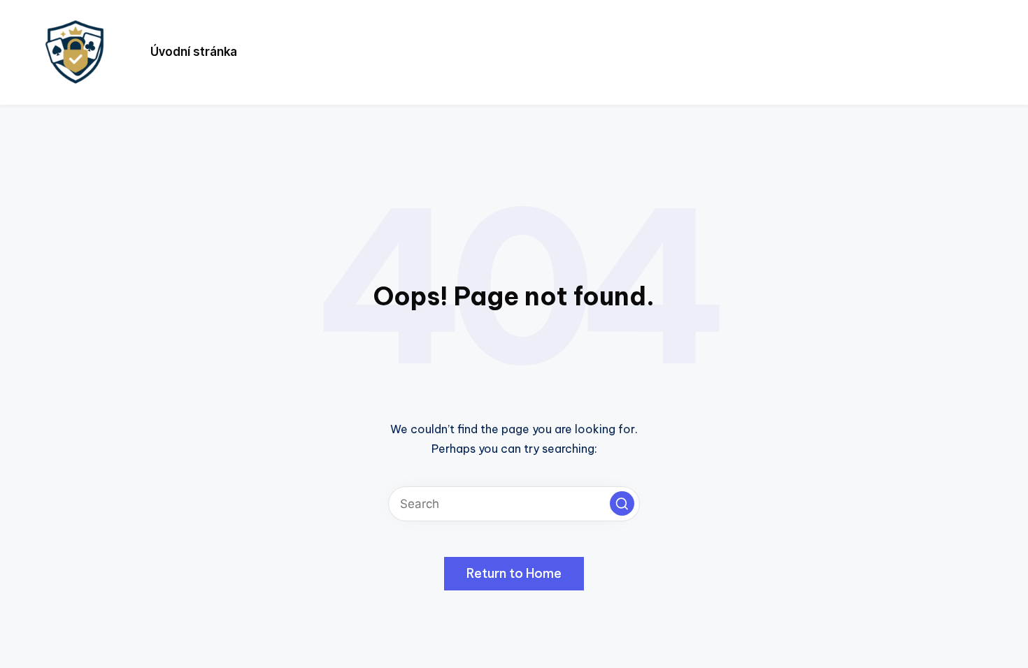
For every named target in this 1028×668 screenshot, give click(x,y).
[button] (622, 503)
